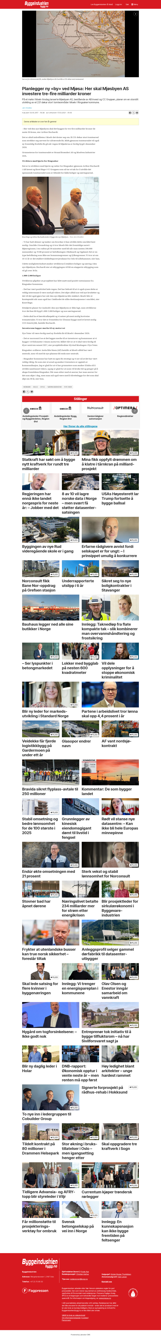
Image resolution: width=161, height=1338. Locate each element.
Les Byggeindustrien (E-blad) (102, 4)
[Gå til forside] (37, 4)
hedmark (27, 387)
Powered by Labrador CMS (80, 1335)
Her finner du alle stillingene (80, 426)
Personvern (66, 1320)
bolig (35, 387)
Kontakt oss (107, 1282)
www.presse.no (105, 1298)
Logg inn (118, 4)
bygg (43, 387)
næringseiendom (55, 387)
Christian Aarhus (82, 1274)
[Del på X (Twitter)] (133, 112)
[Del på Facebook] (130, 112)
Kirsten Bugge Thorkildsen (121, 1274)
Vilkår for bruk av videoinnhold (73, 1315)
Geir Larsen (122, 1277)
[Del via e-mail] (137, 112)
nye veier (68, 387)
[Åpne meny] (135, 4)
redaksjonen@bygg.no (79, 1279)
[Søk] (127, 4)
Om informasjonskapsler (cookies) (75, 1318)
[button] (26, 411)
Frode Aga (85, 1272)
